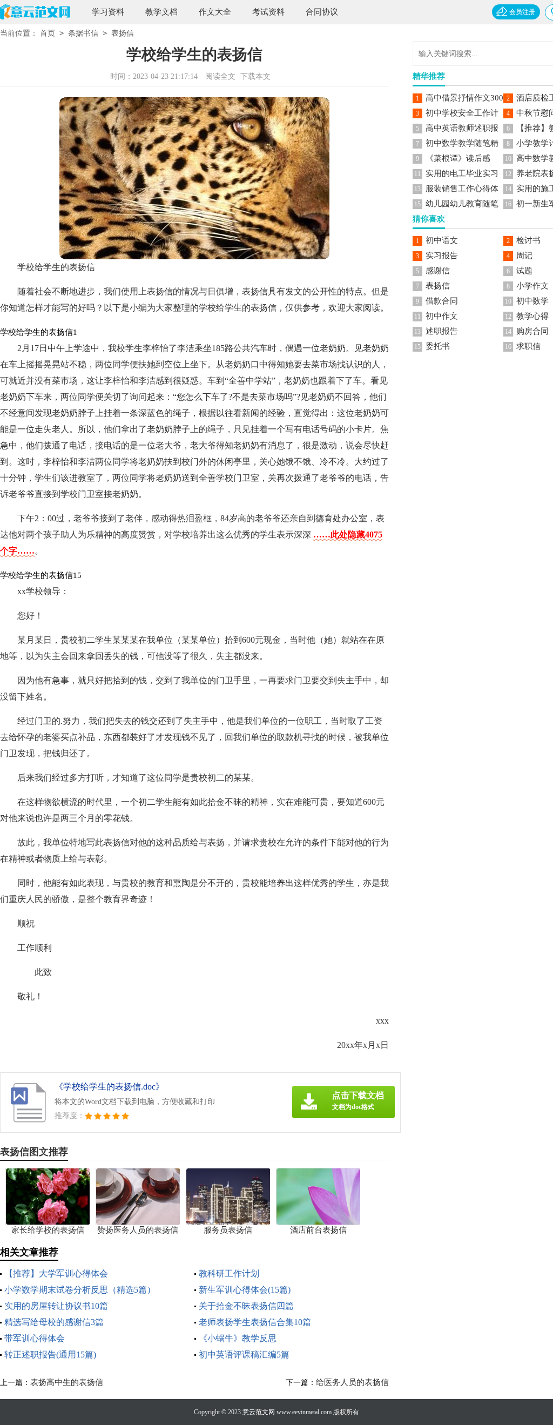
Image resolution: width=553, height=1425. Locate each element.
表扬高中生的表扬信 (66, 1382)
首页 (47, 33)
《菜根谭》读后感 (458, 158)
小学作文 (532, 285)
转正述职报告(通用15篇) (50, 1354)
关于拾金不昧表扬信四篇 (246, 1305)
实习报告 (442, 255)
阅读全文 (220, 76)
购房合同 (532, 331)
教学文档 (161, 12)
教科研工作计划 (229, 1273)
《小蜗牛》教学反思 (237, 1338)
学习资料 (108, 12)
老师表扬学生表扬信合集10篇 (255, 1322)
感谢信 (438, 270)
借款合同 (442, 301)
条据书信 (83, 33)
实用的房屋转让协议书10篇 (56, 1305)
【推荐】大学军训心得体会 (56, 1273)
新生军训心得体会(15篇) (245, 1289)
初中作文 (442, 316)
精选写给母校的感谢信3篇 (54, 1322)
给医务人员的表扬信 (352, 1382)
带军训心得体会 (34, 1338)
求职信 (528, 346)
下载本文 (255, 76)
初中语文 (442, 240)
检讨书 (528, 240)
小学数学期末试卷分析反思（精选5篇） (80, 1289)
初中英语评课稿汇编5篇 (244, 1354)
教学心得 (532, 316)
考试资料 (268, 12)
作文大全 (215, 12)
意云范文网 (258, 1412)
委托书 (438, 346)
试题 (524, 270)
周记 (524, 255)
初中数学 (532, 301)
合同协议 (322, 12)
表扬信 (122, 33)
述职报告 (442, 331)
